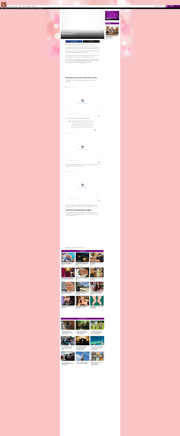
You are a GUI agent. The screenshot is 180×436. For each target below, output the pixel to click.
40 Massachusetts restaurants (81, 60)
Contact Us (34, 6)
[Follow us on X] (162, 6)
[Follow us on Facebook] (160, 6)
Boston (76, 247)
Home (9, 6)
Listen (16, 6)
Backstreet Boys (7, 8)
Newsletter (29, 6)
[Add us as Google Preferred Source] (158, 6)
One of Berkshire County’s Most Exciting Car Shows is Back (67, 348)
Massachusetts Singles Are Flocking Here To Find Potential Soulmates (81, 348)
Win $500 (12, 8)
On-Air (12, 6)
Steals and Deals (17, 8)
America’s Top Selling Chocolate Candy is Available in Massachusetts (68, 332)
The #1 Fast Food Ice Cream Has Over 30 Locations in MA (82, 363)
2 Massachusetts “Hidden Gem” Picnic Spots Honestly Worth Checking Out (81, 332)
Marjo (64, 36)
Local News (73, 249)
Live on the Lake (24, 8)
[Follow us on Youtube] (165, 6)
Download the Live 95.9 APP (32, 8)
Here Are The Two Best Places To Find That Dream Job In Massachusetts (97, 348)
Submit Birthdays (40, 8)
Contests (24, 6)
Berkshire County (71, 247)
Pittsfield (83, 247)
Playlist (19, 6)
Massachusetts (79, 247)
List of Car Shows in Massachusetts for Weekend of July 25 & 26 (67, 363)
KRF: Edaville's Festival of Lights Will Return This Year (112, 18)
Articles (70, 249)
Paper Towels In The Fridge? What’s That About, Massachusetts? (96, 363)
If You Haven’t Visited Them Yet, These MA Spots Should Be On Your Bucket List (96, 332)
